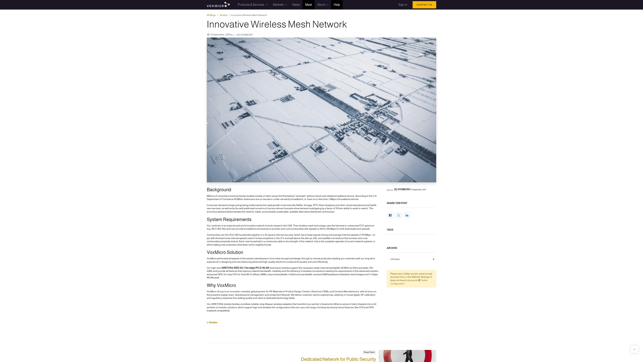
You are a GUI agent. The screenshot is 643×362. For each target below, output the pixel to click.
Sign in (402, 4)
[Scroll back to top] (634, 349)
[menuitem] (296, 5)
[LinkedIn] (407, 215)
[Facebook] (390, 215)
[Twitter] (398, 215)
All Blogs (211, 15)
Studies (224, 15)
